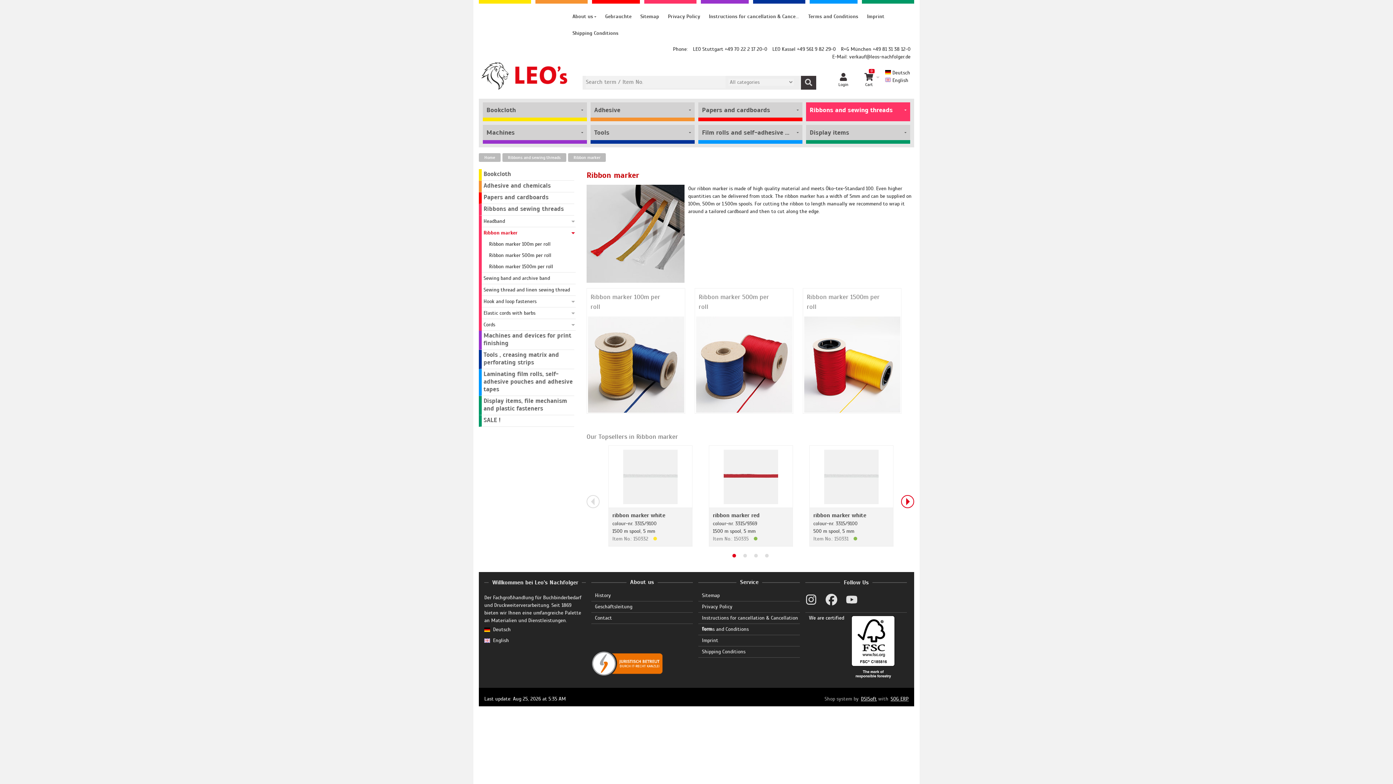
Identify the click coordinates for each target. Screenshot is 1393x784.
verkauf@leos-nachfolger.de (880, 57)
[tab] (734, 556)
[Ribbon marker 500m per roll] (744, 364)
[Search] (808, 83)
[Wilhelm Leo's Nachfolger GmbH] (524, 76)
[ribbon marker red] (751, 476)
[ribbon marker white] (650, 476)
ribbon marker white (638, 515)
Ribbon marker (587, 157)
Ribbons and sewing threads (534, 157)
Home (489, 157)
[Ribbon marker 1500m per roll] (852, 364)
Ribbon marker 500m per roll (734, 302)
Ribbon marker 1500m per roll (843, 302)
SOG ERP (900, 699)
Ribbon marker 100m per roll (625, 302)
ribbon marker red (736, 515)
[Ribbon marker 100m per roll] (636, 364)
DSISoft (869, 699)
